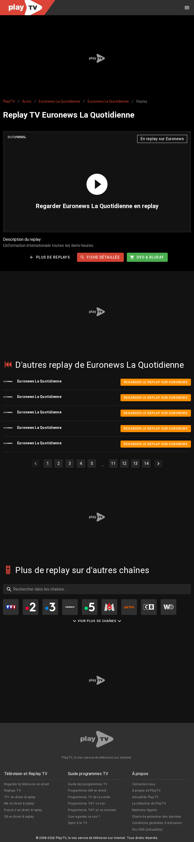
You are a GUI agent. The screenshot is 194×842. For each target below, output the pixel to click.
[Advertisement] (97, 58)
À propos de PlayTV (146, 790)
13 (135, 463)
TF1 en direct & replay (20, 797)
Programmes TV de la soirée (89, 797)
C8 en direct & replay (19, 816)
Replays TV (12, 790)
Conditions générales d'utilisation (157, 823)
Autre (26, 101)
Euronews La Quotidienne (59, 101)
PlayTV (9, 101)
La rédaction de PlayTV (149, 803)
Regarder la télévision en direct (26, 784)
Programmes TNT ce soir (86, 803)
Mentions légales (144, 810)
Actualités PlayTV (145, 797)
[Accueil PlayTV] (97, 740)
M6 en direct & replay (19, 803)
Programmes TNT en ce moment (92, 810)
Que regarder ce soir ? (84, 816)
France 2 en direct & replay (23, 810)
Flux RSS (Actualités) (147, 829)
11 (113, 463)
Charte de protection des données (156, 816)
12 (124, 463)
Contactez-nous (144, 784)
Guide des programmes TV (87, 784)
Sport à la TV (77, 823)
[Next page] (158, 464)
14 (146, 463)
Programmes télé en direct (87, 790)
